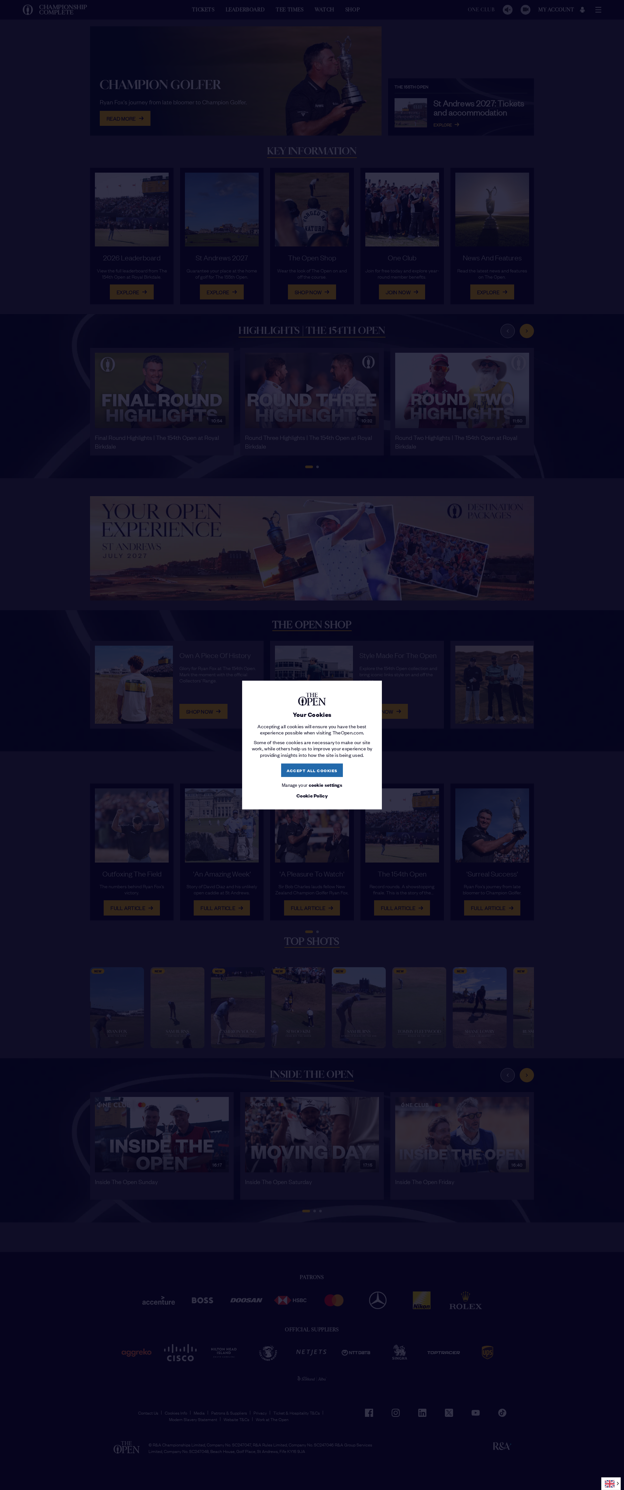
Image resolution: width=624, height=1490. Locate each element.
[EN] (611, 1484)
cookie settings (326, 784)
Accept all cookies (312, 770)
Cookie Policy (312, 795)
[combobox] (611, 1483)
